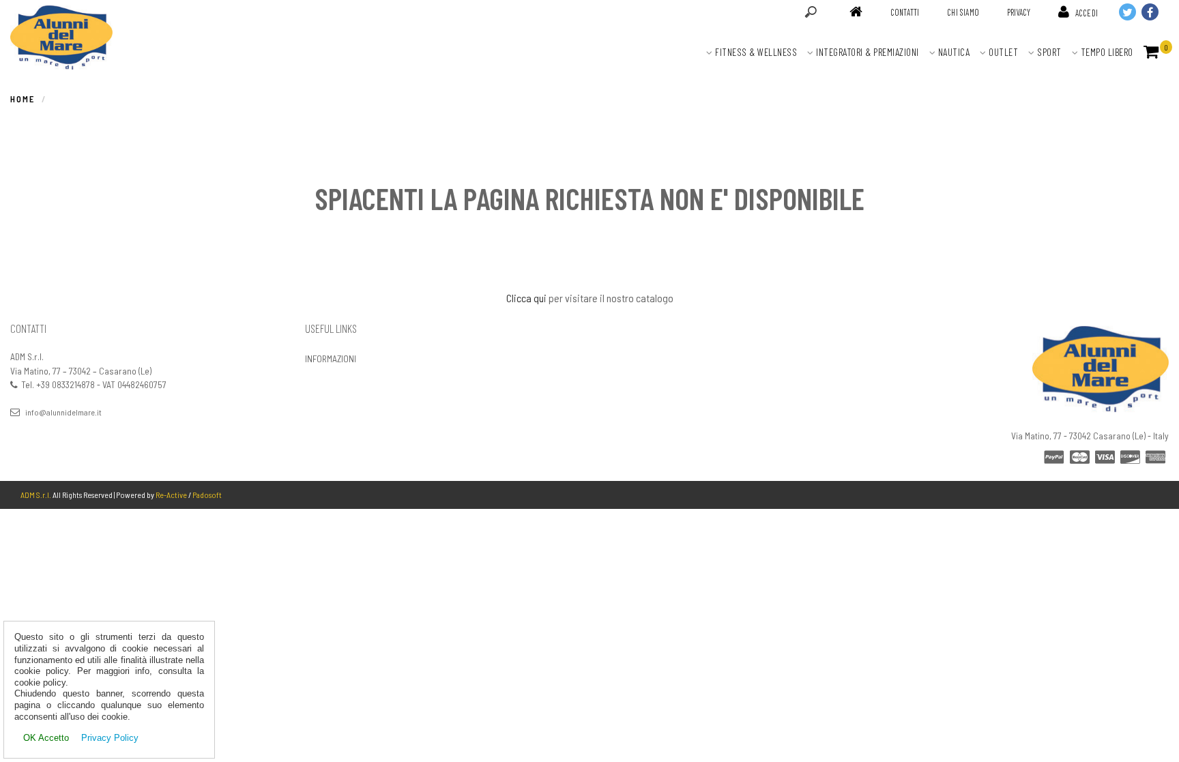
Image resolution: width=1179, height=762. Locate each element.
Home (22, 98)
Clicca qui (526, 297)
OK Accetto (46, 738)
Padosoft (207, 494)
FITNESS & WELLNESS (755, 52)
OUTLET (1003, 52)
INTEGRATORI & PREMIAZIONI (866, 52)
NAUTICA (952, 52)
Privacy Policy (110, 738)
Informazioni (330, 358)
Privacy (1018, 12)
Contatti (905, 12)
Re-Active (171, 494)
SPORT (1048, 52)
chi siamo (963, 12)
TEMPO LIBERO (1105, 52)
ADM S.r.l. (35, 494)
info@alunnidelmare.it (63, 412)
